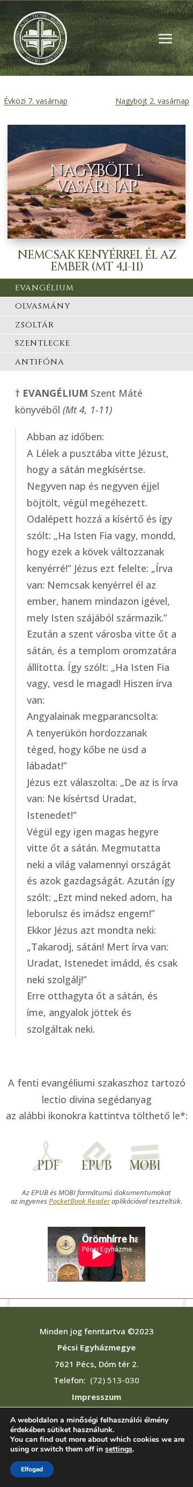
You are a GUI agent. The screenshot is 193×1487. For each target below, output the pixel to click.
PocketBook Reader (79, 1201)
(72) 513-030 (114, 1380)
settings (118, 1449)
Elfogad (32, 1469)
